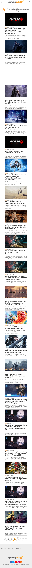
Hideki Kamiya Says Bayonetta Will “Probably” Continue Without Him (15, 528)
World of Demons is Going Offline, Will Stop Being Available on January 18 (16, 478)
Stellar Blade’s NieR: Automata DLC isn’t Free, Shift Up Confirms (15, 252)
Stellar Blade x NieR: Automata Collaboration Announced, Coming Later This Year (15, 303)
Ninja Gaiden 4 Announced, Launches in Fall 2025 (14, 152)
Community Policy (4, 549)
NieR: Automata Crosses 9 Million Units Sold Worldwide (15, 202)
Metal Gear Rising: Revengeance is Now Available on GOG (16, 351)
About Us (9, 551)
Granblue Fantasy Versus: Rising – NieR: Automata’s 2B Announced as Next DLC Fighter (16, 502)
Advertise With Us (4, 554)
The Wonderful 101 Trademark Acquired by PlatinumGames (15, 327)
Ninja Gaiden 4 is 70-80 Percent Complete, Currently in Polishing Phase (16, 127)
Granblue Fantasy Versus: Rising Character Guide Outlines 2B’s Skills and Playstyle (16, 401)
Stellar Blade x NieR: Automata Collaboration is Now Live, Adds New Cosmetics (15, 227)
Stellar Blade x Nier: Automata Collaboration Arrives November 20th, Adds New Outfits (16, 277)
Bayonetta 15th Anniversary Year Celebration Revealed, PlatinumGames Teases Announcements (15, 177)
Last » (16, 542)
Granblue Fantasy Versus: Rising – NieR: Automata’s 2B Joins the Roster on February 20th (16, 453)
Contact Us (3, 551)
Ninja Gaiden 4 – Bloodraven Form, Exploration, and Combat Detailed (15, 102)
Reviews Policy (19, 548)
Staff (14, 551)
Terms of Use (3, 548)
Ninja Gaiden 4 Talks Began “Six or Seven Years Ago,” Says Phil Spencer (15, 57)
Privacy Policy (11, 548)
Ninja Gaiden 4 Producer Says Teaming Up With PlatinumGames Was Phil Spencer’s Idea (15, 31)
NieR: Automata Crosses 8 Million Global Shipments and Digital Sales (15, 376)
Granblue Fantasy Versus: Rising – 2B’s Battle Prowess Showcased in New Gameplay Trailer (16, 427)
